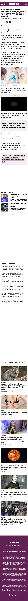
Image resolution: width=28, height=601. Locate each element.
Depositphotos (13, 85)
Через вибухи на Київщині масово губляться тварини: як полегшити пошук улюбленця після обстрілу (12, 268)
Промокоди (22, 551)
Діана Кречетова (5, 18)
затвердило (4, 37)
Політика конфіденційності (19, 548)
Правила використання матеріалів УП (14, 549)
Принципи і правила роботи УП (10, 551)
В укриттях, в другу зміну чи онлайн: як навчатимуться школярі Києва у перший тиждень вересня (13, 301)
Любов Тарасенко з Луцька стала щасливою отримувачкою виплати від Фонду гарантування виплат (13, 288)
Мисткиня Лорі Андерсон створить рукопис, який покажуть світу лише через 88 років (14, 494)
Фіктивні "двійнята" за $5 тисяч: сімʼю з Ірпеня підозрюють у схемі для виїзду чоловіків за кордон (13, 294)
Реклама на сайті (6, 548)
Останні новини (8, 264)
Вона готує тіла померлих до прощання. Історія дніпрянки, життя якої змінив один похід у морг (12, 440)
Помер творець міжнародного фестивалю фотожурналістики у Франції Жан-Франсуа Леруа (12, 274)
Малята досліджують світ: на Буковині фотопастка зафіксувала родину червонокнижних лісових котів (13, 386)
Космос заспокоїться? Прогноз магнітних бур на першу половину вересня (13, 467)
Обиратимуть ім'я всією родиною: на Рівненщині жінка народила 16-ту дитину (13, 281)
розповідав (22, 145)
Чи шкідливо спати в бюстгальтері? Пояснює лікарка (14, 413)
